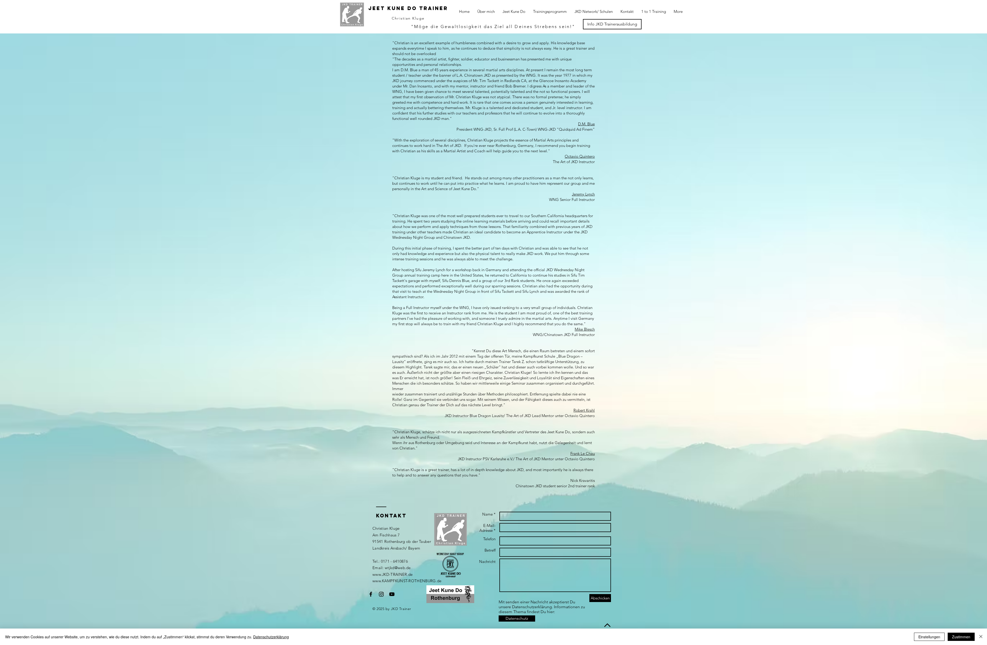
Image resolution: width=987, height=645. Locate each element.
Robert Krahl (584, 410)
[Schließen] (981, 637)
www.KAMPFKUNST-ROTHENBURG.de (406, 580)
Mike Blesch (585, 329)
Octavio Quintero (580, 156)
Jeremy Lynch (583, 194)
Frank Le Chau (582, 453)
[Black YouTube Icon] (392, 594)
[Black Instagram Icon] (381, 594)
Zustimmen (961, 636)
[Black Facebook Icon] (371, 594)
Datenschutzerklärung (271, 636)
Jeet (376, 8)
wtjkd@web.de (398, 567)
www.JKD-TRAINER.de (392, 574)
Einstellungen (929, 636)
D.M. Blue (586, 123)
